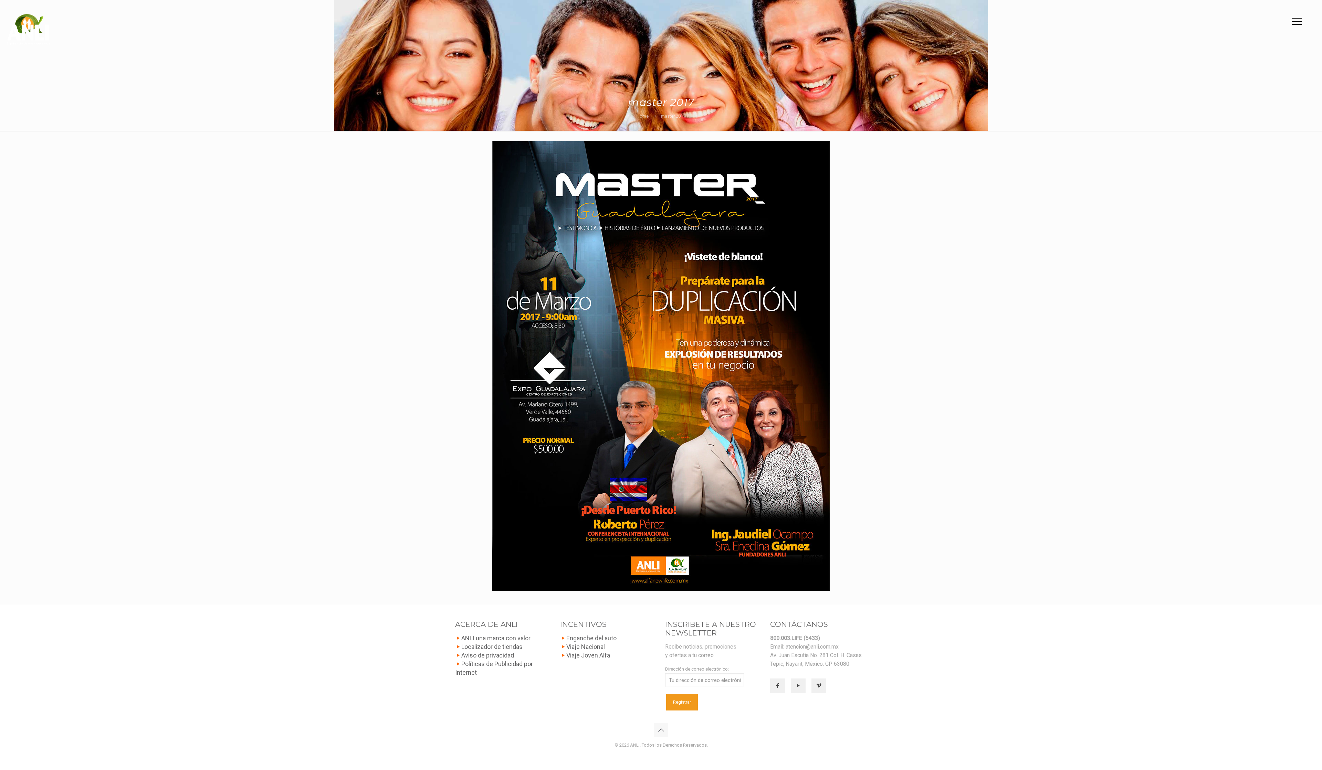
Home (643, 116)
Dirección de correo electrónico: (697, 669)
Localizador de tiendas (492, 646)
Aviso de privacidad (487, 655)
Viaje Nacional (585, 646)
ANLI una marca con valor (496, 638)
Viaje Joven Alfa (588, 655)
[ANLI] (28, 29)
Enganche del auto (591, 638)
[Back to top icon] (661, 730)
